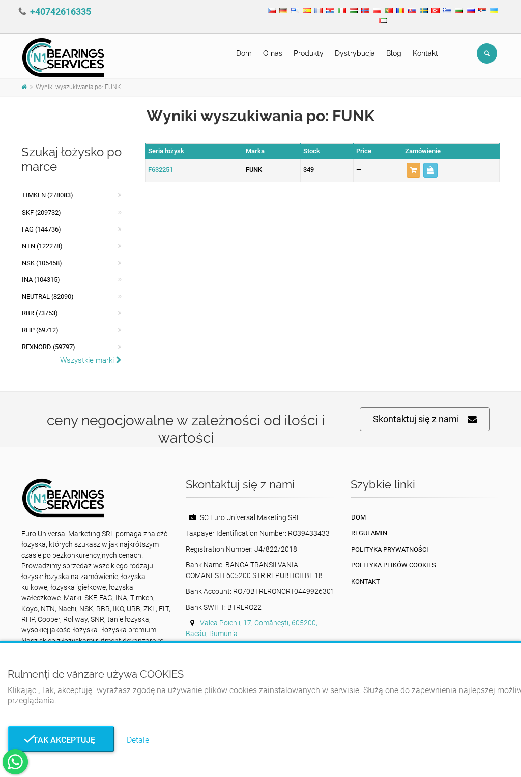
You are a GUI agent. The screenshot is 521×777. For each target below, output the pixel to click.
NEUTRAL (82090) (48, 296)
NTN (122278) (42, 246)
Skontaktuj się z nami (416, 419)
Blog (393, 53)
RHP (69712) (40, 330)
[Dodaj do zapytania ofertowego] (413, 170)
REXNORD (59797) (48, 347)
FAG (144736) (41, 229)
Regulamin (369, 533)
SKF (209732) (41, 212)
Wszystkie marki (88, 360)
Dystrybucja (355, 53)
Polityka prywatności (389, 549)
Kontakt (425, 53)
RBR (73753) (40, 313)
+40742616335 (60, 11)
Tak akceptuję (61, 740)
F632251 (160, 170)
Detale (138, 740)
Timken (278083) (47, 195)
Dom (244, 53)
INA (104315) (41, 279)
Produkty (309, 53)
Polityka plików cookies (393, 565)
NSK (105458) (42, 263)
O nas (272, 53)
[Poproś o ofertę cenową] (430, 170)
